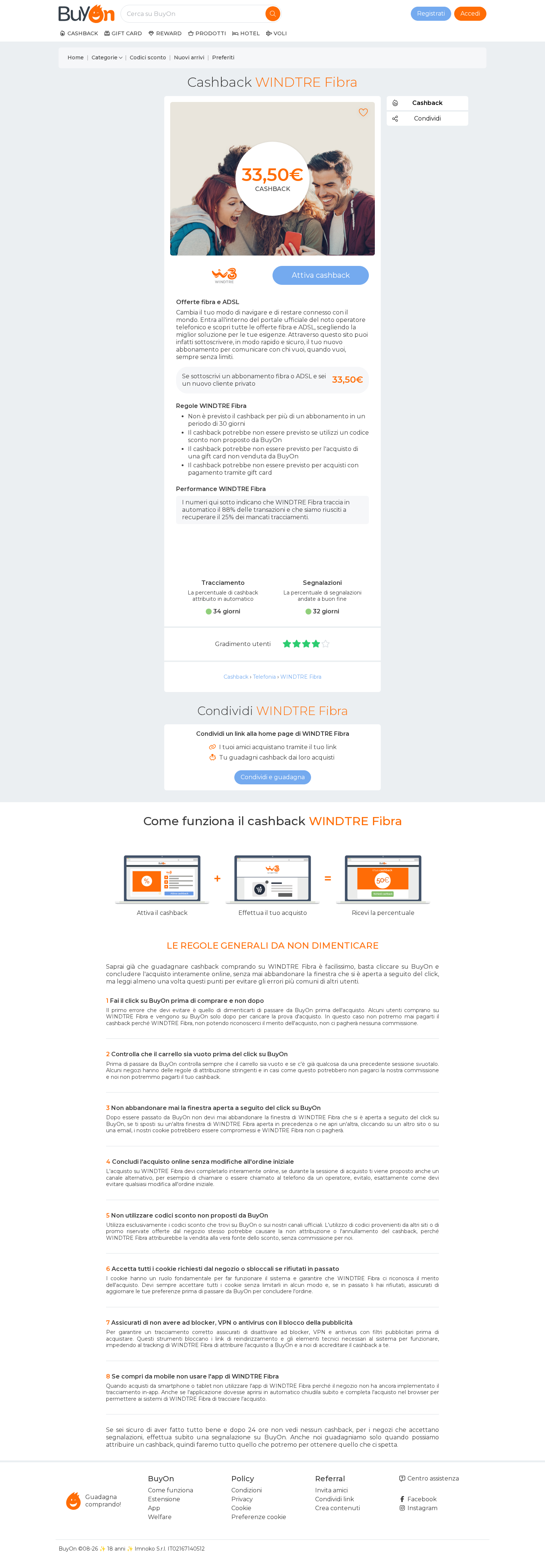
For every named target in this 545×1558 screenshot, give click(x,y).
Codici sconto (148, 57)
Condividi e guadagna (273, 777)
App (154, 1508)
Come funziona (170, 1490)
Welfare (160, 1517)
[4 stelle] (316, 644)
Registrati (431, 13)
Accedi (470, 13)
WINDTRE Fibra (300, 676)
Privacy (242, 1499)
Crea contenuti (337, 1508)
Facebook (421, 1499)
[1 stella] (287, 644)
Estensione (164, 1499)
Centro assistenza (432, 1478)
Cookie (241, 1508)
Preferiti (223, 57)
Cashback (236, 676)
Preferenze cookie (258, 1517)
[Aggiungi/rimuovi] (363, 112)
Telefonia (264, 676)
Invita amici (331, 1490)
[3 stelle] (306, 644)
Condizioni (246, 1490)
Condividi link (334, 1499)
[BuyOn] (87, 13)
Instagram (421, 1508)
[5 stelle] (325, 644)
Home (75, 57)
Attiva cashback (321, 275)
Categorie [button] (105, 57)
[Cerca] (272, 13)
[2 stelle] (297, 644)
